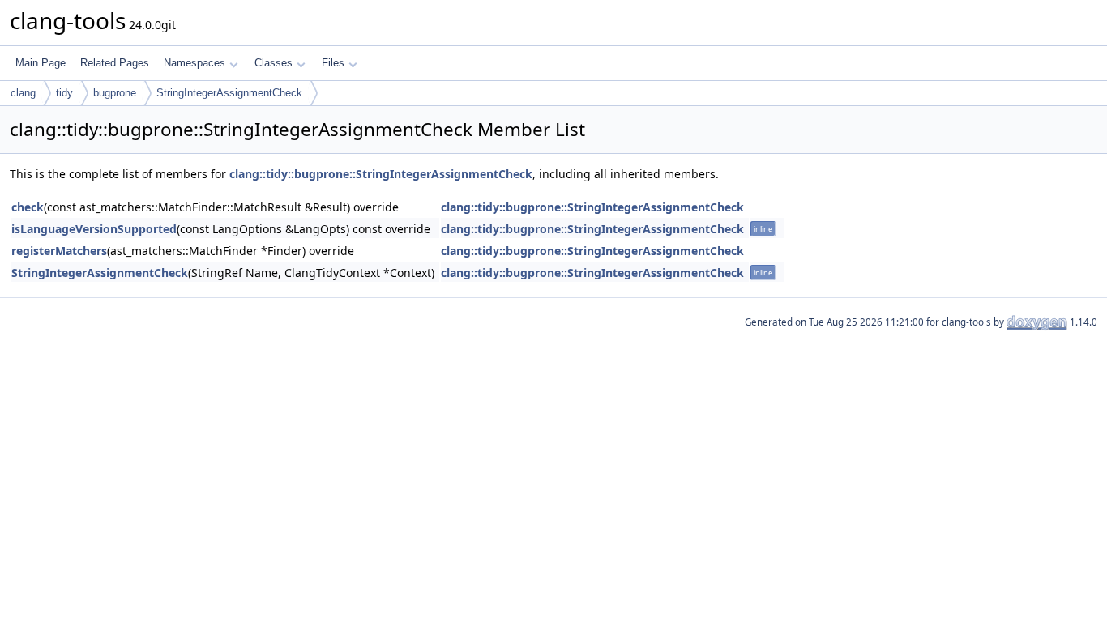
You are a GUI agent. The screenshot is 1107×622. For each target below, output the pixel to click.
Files (333, 63)
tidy (64, 93)
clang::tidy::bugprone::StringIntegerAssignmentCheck (380, 173)
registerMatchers (59, 250)
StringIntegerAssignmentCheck (229, 93)
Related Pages (114, 63)
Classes (273, 63)
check (27, 207)
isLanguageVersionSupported (94, 228)
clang (23, 93)
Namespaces (194, 63)
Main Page (40, 63)
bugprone (114, 93)
